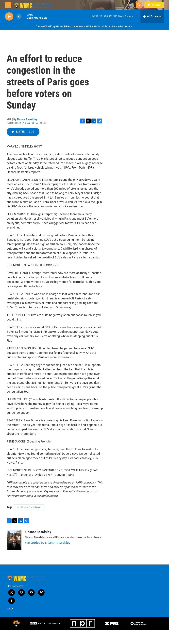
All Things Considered (29, 507)
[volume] (19, 16)
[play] (9, 16)
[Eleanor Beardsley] (14, 540)
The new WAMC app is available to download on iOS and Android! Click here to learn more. (84, 26)
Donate (156, 5)
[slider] (24, 16)
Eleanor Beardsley (27, 119)
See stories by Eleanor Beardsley (47, 543)
